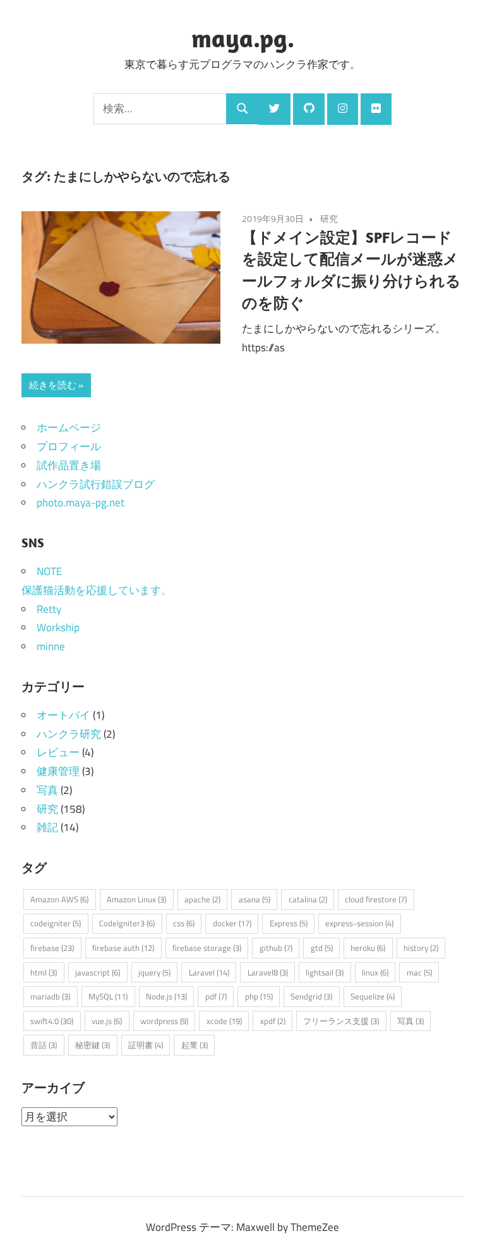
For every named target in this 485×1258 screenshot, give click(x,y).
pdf (216, 996)
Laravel (209, 972)
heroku (367, 947)
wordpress (164, 1021)
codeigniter (55, 923)
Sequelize (372, 996)
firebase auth (123, 947)
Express (289, 923)
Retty (49, 609)
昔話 (43, 1045)
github (276, 947)
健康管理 (58, 771)
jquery (154, 972)
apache (202, 899)
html (43, 972)
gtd (322, 947)
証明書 (145, 1045)
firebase (52, 947)
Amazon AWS (59, 899)
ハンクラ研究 (69, 734)
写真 (47, 790)
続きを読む (52, 385)
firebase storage (206, 947)
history (421, 947)
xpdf (272, 1021)
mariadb (50, 996)
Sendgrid (311, 996)
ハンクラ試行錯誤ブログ (96, 484)
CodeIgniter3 (127, 923)
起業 (194, 1045)
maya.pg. (242, 38)
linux (375, 972)
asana (254, 899)
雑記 (47, 827)
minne (51, 646)
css (184, 923)
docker (232, 923)
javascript (97, 972)
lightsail (325, 972)
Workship (58, 627)
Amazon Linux (136, 899)
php (259, 996)
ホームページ (69, 427)
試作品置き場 (69, 465)
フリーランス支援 (341, 1021)
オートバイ (63, 715)
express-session (359, 923)
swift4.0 (51, 1021)
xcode (224, 1021)
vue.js (107, 1021)
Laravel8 (268, 972)
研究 (329, 218)
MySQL (108, 996)
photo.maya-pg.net (80, 502)
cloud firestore (376, 899)
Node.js (166, 996)
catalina (308, 899)
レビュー (58, 752)
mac (419, 972)
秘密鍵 (92, 1045)
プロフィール (69, 446)
